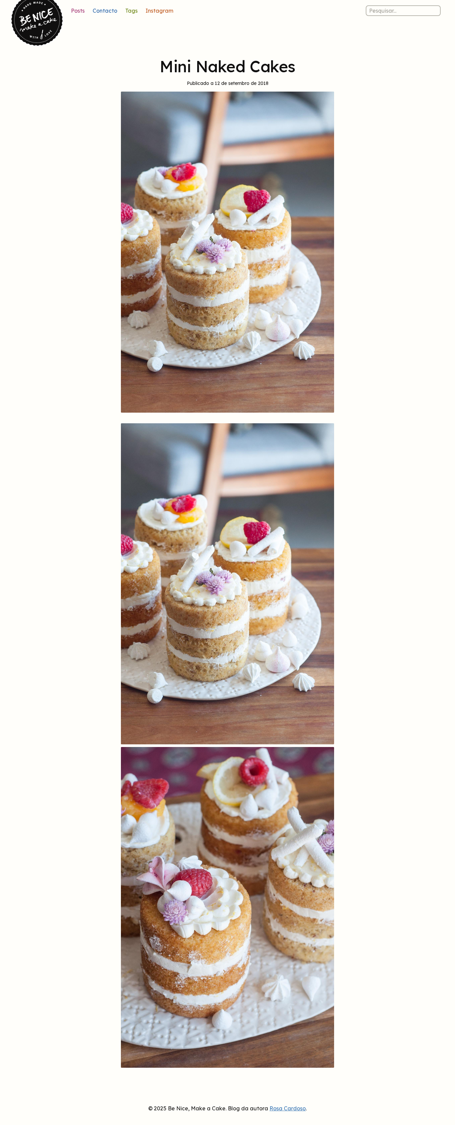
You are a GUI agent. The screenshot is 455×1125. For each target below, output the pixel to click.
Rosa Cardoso (287, 1108)
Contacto (105, 10)
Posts (78, 10)
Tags (131, 10)
